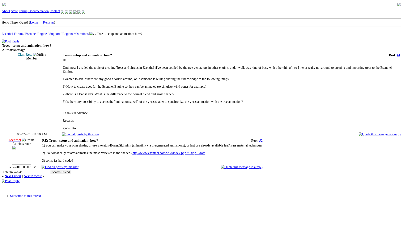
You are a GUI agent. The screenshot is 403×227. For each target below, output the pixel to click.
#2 (261, 140)
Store (14, 11)
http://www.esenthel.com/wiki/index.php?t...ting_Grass (168, 153)
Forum (23, 11)
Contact (55, 11)
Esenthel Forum (12, 34)
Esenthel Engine (36, 34)
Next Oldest (13, 176)
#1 (398, 55)
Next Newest (33, 176)
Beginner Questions (75, 34)
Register (48, 22)
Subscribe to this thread (25, 196)
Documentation (38, 11)
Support (54, 34)
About (6, 11)
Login (34, 22)
